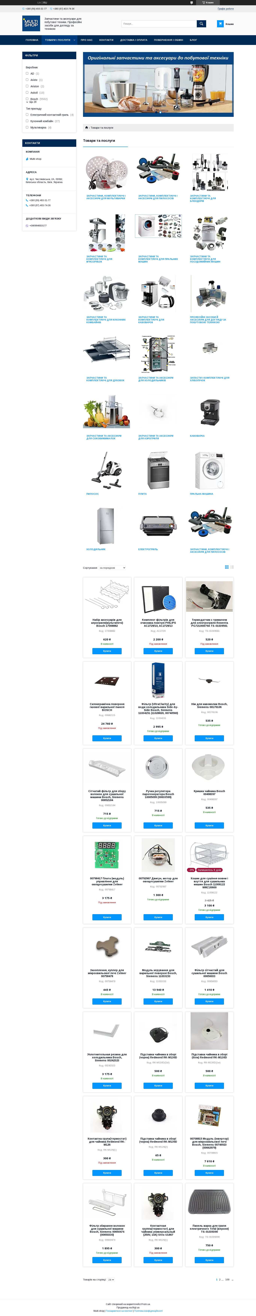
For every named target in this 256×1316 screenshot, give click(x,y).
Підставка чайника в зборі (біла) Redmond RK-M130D (209, 1056)
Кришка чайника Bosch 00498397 (209, 793)
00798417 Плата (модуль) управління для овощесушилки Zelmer (107, 881)
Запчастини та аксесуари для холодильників (155, 379)
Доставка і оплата (133, 40)
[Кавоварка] (210, 412)
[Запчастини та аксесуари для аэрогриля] (158, 412)
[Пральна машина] (210, 470)
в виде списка (232, 568)
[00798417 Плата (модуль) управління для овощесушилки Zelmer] (107, 855)
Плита (142, 494)
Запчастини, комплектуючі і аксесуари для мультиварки (106, 197)
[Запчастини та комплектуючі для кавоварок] (158, 294)
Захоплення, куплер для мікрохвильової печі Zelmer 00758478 (107, 973)
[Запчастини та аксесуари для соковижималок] (106, 412)
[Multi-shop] (31, 30)
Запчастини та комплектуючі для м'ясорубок (99, 259)
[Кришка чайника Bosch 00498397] (209, 767)
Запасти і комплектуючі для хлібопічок (209, 379)
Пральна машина (201, 494)
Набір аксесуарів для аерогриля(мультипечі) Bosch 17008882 (107, 622)
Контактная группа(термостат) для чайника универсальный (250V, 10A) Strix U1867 (158, 1230)
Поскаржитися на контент (119, 1311)
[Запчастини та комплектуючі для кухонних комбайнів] (106, 294)
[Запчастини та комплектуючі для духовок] (106, 354)
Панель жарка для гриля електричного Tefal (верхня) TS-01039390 (209, 1228)
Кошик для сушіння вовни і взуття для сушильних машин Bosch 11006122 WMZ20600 (209, 883)
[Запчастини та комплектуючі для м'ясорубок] (106, 233)
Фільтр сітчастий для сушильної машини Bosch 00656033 (209, 973)
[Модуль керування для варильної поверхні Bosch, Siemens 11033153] (158, 946)
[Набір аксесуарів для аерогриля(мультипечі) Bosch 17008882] (107, 596)
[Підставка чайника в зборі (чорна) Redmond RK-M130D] (158, 1031)
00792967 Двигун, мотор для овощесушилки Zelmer (158, 880)
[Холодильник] (106, 526)
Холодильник (96, 549)
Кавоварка (197, 436)
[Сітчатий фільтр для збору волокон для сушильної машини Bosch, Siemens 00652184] (107, 767)
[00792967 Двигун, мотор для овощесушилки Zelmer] (158, 855)
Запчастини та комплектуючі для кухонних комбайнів (106, 320)
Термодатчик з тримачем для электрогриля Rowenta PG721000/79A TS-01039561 (209, 622)
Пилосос (92, 494)
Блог (193, 40)
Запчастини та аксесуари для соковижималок (103, 437)
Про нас (87, 40)
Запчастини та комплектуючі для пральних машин (158, 259)
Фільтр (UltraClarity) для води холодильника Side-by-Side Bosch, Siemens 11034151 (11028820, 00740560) (158, 709)
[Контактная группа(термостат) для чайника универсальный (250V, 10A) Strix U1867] (158, 1202)
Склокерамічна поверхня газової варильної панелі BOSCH (107, 707)
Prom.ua (145, 1304)
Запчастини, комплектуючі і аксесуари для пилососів (157, 197)
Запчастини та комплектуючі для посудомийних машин (205, 259)
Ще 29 (32, 102)
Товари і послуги (57, 40)
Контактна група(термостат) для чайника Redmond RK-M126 (107, 1141)
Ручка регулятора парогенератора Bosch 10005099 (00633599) (158, 794)
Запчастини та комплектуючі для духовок (105, 379)
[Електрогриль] (158, 526)
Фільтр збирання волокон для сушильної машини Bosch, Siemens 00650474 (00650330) (107, 1230)
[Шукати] (201, 23)
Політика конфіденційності (148, 1311)
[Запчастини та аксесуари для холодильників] (158, 354)
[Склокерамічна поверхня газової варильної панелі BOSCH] (107, 680)
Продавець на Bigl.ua (128, 1307)
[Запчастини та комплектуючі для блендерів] (210, 172)
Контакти (106, 40)
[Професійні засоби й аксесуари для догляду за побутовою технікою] (210, 294)
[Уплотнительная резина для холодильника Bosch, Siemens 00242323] (107, 1031)
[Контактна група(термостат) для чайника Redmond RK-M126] (107, 1115)
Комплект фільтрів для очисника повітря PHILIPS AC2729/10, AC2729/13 (158, 622)
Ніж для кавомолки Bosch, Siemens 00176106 (209, 706)
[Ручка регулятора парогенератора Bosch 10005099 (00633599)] (158, 767)
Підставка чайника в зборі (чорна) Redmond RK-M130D (158, 1056)
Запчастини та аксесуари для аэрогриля (155, 437)
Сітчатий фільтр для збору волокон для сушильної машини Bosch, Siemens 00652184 (107, 796)
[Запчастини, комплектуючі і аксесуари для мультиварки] (106, 172)
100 (227, 1279)
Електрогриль (148, 549)
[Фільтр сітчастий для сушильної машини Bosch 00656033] (209, 946)
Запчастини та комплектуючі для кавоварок (151, 320)
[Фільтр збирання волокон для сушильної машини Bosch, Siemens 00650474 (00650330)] (107, 1202)
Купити (107, 651)
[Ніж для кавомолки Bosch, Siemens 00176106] (209, 680)
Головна (32, 40)
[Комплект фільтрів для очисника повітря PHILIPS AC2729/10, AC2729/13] (158, 596)
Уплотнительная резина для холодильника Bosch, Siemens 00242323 (107, 1057)
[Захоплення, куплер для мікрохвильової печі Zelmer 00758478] (107, 946)
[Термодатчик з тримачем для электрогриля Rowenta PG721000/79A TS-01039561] (209, 596)
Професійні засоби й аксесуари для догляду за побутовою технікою (208, 320)
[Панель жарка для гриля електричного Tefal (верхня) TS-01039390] (209, 1202)
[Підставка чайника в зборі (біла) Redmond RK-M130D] (209, 1031)
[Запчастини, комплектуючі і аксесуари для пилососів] (158, 172)
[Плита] (158, 470)
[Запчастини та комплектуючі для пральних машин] (158, 233)
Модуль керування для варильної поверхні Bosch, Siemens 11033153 (158, 973)
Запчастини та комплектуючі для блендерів (203, 198)
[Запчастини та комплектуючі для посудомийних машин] (210, 233)
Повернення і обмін (168, 40)
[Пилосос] (106, 470)
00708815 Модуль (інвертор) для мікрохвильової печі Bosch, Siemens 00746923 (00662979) (209, 1143)
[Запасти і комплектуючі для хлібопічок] (210, 354)
